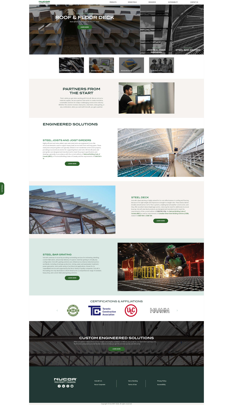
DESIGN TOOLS (132, 2)
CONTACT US (194, 2)
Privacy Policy (161, 381)
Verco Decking (133, 381)
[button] (57, 310)
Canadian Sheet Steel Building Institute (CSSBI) (174, 213)
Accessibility (161, 384)
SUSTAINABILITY (173, 2)
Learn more (148, 27)
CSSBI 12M (149, 216)
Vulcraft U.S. (98, 381)
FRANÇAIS (2, 188)
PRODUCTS (113, 2)
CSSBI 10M (140, 216)
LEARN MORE (72, 163)
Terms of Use (132, 384)
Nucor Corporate (99, 384)
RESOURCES (152, 2)
